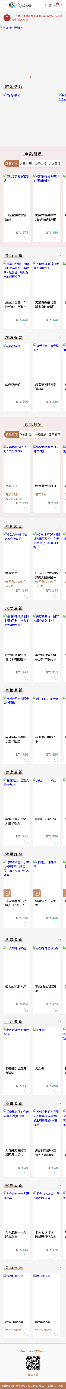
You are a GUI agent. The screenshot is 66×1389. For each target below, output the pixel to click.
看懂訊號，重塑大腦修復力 (15, 821)
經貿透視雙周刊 (45, 486)
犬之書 (39, 1068)
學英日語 (26, 434)
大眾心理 (26, 163)
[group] (33, 52)
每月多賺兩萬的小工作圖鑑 (15, 739)
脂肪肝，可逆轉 (45, 819)
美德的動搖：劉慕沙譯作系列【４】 (45, 659)
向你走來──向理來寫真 (15, 1234)
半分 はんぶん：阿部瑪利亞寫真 (46, 1234)
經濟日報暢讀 (14, 1322)
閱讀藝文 (55, 434)
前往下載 (33, 1374)
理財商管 (11, 163)
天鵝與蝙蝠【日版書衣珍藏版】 (45, 304)
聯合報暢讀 (42, 1322)
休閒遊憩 (40, 434)
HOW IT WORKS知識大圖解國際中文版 (46, 577)
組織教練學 (12, 384)
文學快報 (40, 163)
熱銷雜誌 (11, 434)
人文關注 (55, 163)
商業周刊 (11, 486)
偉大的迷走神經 (15, 986)
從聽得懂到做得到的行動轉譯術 (45, 217)
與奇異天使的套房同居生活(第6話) (15, 1154)
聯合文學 (11, 573)
